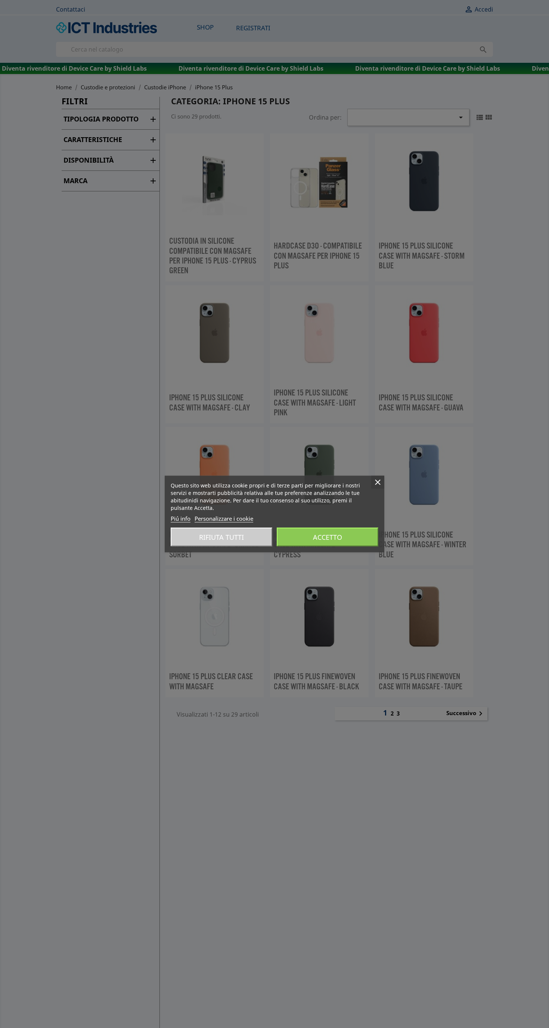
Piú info (180, 518)
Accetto (327, 537)
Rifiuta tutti (221, 537)
